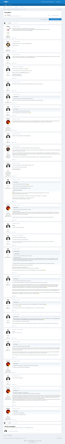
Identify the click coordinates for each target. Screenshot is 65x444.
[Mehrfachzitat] (13, 38)
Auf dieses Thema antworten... (13, 431)
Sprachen (25, 440)
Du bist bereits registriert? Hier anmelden (47, 1)
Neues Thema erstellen (44, 19)
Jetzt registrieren (58, 1)
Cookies (40, 440)
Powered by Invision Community (32, 442)
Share (49, 15)
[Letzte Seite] (12, 23)
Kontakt (37, 440)
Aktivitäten (10, 4)
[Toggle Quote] (13, 96)
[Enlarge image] (27, 68)
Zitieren (15, 63)
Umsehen (5, 4)
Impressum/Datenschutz (31, 440)
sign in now (23, 427)
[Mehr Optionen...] (60, 26)
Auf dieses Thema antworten (55, 19)
